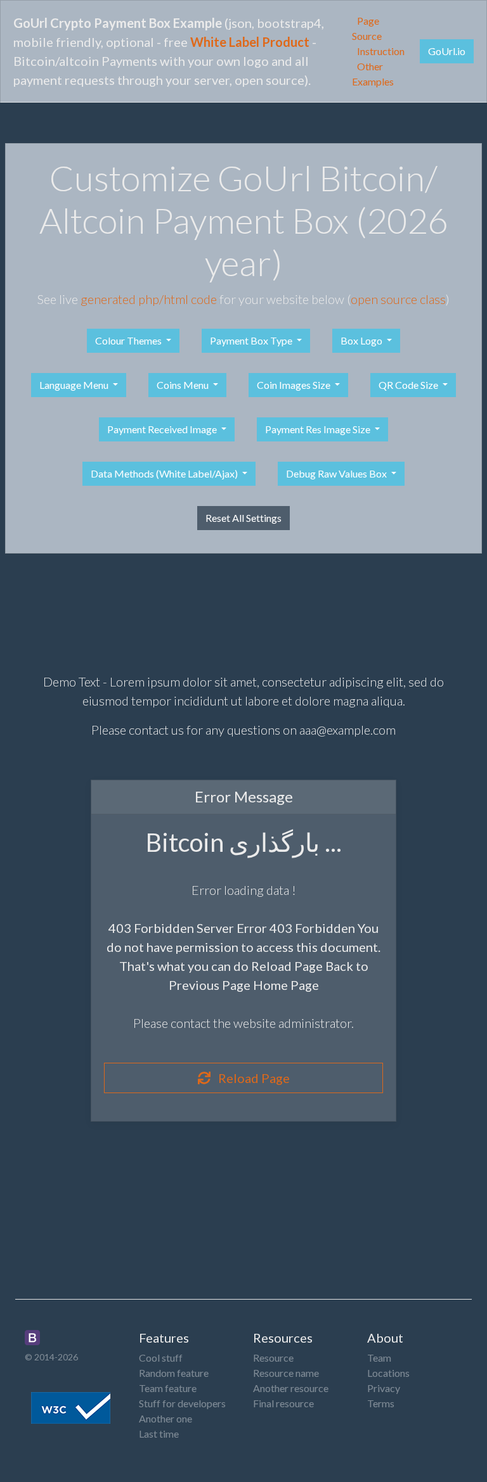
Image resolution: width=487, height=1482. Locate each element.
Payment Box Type (252, 340)
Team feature (168, 1388)
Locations (388, 1373)
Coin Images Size (294, 385)
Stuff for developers (182, 1403)
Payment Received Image (163, 429)
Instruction (381, 51)
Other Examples (373, 73)
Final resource (283, 1403)
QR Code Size (409, 385)
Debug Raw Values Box (337, 473)
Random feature (174, 1373)
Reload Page (250, 1078)
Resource (273, 1358)
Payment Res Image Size (318, 429)
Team (379, 1358)
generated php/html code (149, 299)
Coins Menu (184, 385)
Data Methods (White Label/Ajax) (165, 473)
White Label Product (249, 41)
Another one (165, 1418)
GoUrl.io (446, 51)
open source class (398, 299)
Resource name (286, 1373)
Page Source (367, 28)
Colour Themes (129, 340)
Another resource (290, 1388)
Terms (380, 1403)
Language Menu (74, 385)
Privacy (383, 1388)
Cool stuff (161, 1358)
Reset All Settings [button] (243, 518)
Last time (159, 1434)
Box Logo (362, 340)
